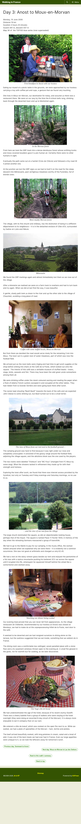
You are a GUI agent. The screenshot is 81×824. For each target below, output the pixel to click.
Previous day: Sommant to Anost (16, 746)
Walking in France (11, 2)
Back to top (40, 761)
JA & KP (17, 776)
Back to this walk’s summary (40, 756)
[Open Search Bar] (67, 2)
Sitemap (40, 773)
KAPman (75, 776)
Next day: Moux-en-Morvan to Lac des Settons (60, 749)
